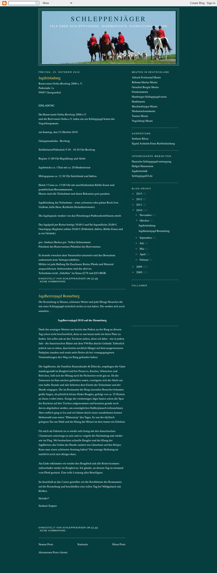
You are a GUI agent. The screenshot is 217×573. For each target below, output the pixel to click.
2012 (139, 199)
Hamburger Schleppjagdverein (149, 96)
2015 (139, 193)
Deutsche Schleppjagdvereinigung (151, 161)
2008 (139, 272)
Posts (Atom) (60, 552)
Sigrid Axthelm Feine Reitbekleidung (153, 143)
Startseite (82, 544)
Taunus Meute (140, 116)
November (146, 215)
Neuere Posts (46, 544)
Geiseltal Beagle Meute (145, 87)
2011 (139, 204)
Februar (144, 260)
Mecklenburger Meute (144, 106)
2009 (139, 267)
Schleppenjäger (108, 18)
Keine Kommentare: (53, 281)
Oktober (145, 220)
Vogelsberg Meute (142, 121)
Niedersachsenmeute (143, 111)
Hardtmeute (138, 101)
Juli (142, 243)
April (143, 254)
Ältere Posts (118, 544)
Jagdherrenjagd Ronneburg (59, 295)
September (146, 237)
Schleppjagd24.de (142, 176)
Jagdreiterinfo (139, 171)
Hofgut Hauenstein (142, 166)
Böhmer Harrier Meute (144, 82)
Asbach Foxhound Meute (146, 77)
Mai (142, 249)
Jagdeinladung (50, 77)
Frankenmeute (140, 92)
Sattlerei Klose (140, 138)
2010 (139, 210)
